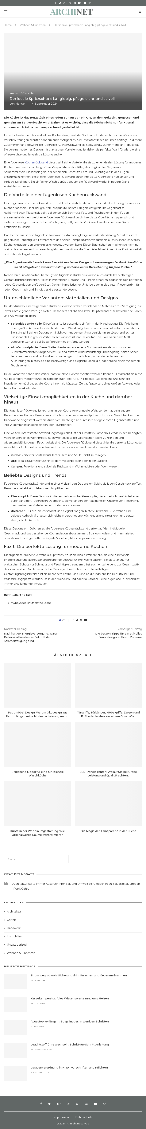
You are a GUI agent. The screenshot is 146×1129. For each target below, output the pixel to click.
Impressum (61, 1117)
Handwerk (14, 928)
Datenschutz (84, 1117)
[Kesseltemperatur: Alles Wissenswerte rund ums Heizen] (15, 1004)
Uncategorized (17, 944)
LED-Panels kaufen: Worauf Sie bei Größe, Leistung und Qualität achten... (108, 773)
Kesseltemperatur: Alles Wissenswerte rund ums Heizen (70, 998)
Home (8, 24)
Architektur (14, 911)
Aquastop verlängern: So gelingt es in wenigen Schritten (70, 1021)
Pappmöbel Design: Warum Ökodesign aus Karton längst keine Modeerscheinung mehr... (37, 714)
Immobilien (14, 936)
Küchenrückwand (36, 162)
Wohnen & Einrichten (33, 24)
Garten (11, 920)
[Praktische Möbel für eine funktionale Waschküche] (37, 744)
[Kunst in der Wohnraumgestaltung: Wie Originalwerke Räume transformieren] (37, 803)
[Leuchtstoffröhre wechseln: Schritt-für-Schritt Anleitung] (15, 1050)
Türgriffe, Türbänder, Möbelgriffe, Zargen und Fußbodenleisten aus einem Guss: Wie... (108, 714)
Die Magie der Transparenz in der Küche (108, 831)
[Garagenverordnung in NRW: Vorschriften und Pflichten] (15, 1073)
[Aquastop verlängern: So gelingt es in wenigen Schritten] (15, 1027)
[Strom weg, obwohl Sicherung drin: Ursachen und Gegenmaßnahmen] (15, 981)
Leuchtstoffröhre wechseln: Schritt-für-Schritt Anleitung (70, 1044)
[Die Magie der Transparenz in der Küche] (108, 803)
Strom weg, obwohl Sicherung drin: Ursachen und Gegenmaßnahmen (79, 975)
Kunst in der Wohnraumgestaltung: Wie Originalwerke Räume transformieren (37, 833)
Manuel (20, 103)
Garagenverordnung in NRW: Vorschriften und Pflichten (69, 1067)
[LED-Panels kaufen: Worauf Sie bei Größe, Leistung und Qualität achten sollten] (108, 744)
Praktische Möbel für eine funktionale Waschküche (37, 773)
